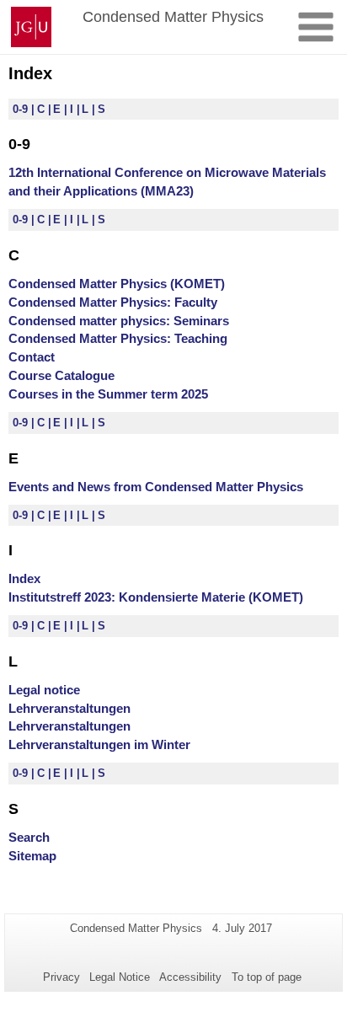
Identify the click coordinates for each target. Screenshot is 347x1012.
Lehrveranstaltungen (69, 708)
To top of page (267, 977)
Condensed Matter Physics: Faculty (112, 302)
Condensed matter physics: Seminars (118, 320)
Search (29, 837)
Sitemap (32, 856)
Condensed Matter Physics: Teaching (117, 338)
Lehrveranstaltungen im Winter (99, 744)
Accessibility (190, 977)
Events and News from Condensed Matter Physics (155, 486)
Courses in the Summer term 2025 (108, 394)
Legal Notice (119, 977)
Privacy (61, 977)
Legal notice (44, 690)
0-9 (22, 109)
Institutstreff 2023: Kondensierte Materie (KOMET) (155, 597)
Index (24, 578)
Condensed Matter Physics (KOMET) (116, 283)
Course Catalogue (61, 375)
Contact (31, 357)
